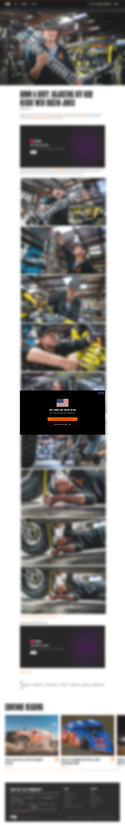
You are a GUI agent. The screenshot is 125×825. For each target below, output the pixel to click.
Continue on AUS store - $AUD (62, 424)
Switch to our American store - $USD (62, 419)
